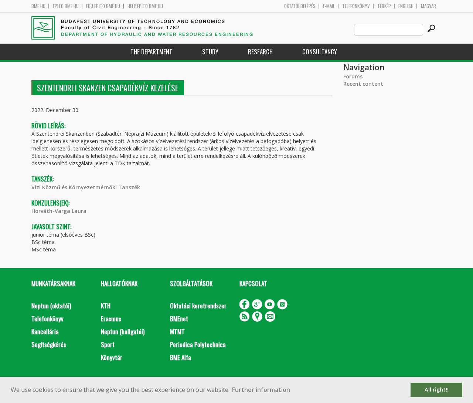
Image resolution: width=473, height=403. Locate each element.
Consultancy (319, 51)
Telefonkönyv (356, 6)
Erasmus (111, 318)
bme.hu (38, 6)
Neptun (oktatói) (51, 305)
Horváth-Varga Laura (58, 210)
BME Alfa (180, 357)
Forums (353, 76)
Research (260, 51)
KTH (105, 305)
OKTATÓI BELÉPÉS (300, 6)
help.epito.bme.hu (145, 6)
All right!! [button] (437, 389)
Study (210, 51)
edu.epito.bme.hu (103, 6)
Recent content (363, 83)
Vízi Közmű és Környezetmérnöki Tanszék (85, 187)
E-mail (329, 6)
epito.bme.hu (66, 6)
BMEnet (179, 318)
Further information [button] (261, 390)
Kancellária (45, 331)
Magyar (428, 6)
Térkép (384, 6)
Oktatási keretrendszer (198, 305)
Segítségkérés (48, 344)
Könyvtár (111, 357)
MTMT (177, 331)
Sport (108, 344)
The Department (151, 51)
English (406, 6)
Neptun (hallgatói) (122, 331)
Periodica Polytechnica (198, 344)
